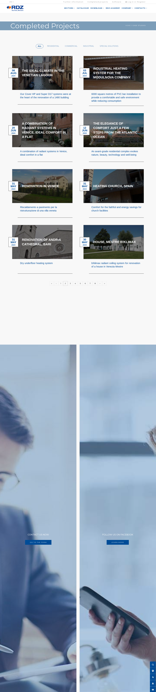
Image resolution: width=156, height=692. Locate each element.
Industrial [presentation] (88, 46)
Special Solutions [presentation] (109, 46)
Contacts (140, 8)
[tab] (39, 46)
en (11, 2)
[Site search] (153, 664)
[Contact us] (153, 689)
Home (128, 25)
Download (97, 8)
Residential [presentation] (53, 46)
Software (116, 2)
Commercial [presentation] (71, 46)
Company (127, 8)
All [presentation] (39, 46)
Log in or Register (136, 2)
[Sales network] (153, 671)
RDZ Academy (113, 8)
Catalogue (83, 8)
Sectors (69, 8)
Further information (73, 2)
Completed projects (98, 2)
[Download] (153, 683)
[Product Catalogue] (153, 677)
